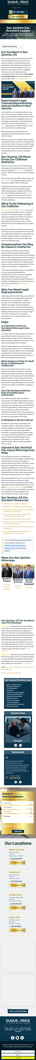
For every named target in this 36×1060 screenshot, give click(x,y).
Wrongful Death (12, 706)
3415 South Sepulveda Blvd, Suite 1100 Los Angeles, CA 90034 (16, 899)
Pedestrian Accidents (14, 696)
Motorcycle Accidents (15, 694)
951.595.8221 (16, 926)
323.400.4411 (16, 904)
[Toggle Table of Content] (20, 46)
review (14, 667)
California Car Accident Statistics (15, 504)
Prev (15, 745)
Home (6, 1028)
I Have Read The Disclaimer (12, 826)
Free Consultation (18, 17)
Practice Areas (25, 1028)
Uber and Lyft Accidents (15, 704)
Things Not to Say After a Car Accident (17, 519)
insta (17, 1038)
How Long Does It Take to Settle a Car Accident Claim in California (17, 532)
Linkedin (22, 1038)
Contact (18, 1031)
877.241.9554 (18, 12)
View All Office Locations (18, 1011)
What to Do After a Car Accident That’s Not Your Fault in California (18, 523)
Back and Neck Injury (14, 685)
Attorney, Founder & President (7, 587)
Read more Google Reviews (11, 673)
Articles (21, 1030)
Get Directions (19, 862)
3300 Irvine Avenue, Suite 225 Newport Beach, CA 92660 (16, 854)
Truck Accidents (13, 702)
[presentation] (15, 782)
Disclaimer (5, 825)
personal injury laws (21, 79)
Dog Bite (10, 690)
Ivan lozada (28, 663)
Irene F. (7, 667)
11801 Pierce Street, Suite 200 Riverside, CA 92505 (14, 876)
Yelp (10, 669)
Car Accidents (12, 688)
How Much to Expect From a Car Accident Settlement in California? (18, 510)
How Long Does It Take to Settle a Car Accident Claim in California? (17, 515)
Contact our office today (15, 487)
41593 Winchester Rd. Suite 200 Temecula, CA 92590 (14, 921)
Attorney (29, 588)
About (12, 1028)
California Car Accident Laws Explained (17, 507)
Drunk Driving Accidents (15, 692)
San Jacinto (21, 210)
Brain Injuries (18, 730)
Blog (15, 1030)
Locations (8, 1030)
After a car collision (8, 210)
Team (17, 1028)
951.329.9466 (16, 881)
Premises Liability (13, 700)
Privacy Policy (14, 825)
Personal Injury (12, 698)
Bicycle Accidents (13, 687)
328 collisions (19, 170)
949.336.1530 (16, 859)
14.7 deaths (7, 181)
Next (20, 745)
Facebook (12, 1038)
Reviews (28, 1030)
